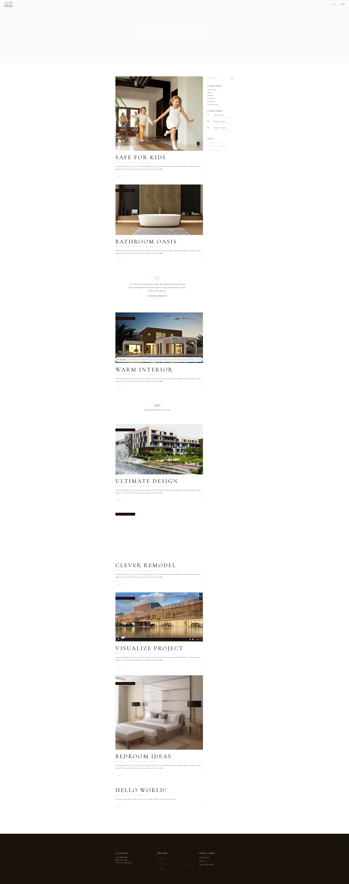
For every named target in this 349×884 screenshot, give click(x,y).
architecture (216, 143)
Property (134, 246)
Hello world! (141, 790)
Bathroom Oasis (146, 241)
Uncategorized (137, 795)
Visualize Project (149, 648)
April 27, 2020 (125, 190)
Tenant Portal (204, 857)
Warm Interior (144, 369)
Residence (149, 246)
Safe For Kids (140, 157)
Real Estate (146, 162)
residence (214, 150)
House (132, 162)
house (212, 146)
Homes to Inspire (220, 128)
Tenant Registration (206, 864)
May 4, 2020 (124, 84)
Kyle (122, 162)
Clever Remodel (145, 565)
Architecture (137, 761)
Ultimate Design (146, 480)
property (223, 146)
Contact (202, 861)
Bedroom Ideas (143, 756)
